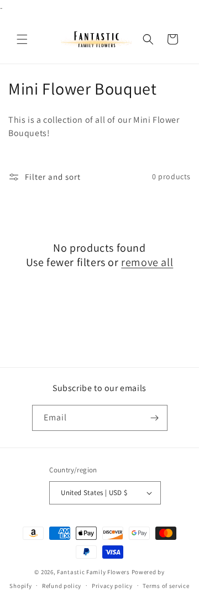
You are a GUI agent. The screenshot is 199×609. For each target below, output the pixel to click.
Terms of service (166, 586)
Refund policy (61, 586)
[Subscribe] (155, 418)
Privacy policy (112, 586)
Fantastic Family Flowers (93, 572)
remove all (147, 262)
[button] (22, 39)
